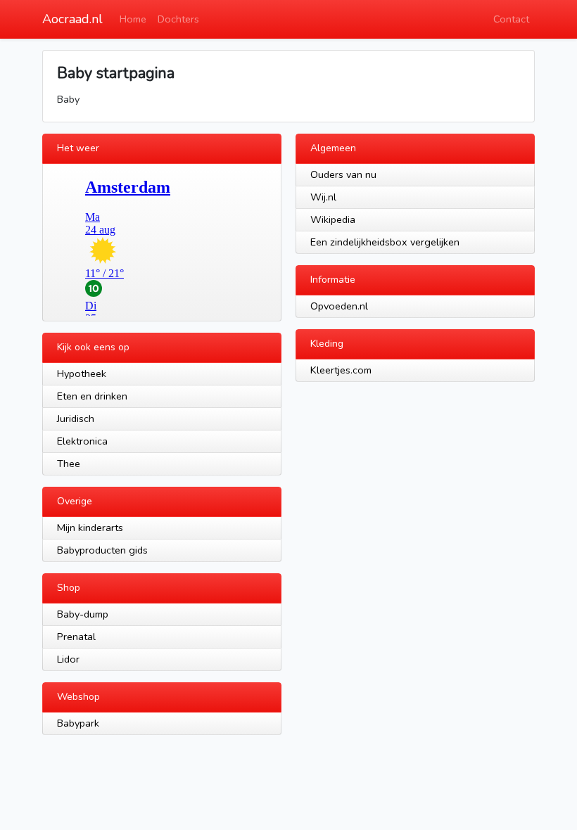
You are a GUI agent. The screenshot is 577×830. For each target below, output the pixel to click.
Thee (68, 463)
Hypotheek (81, 373)
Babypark (78, 723)
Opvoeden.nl (339, 306)
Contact (511, 19)
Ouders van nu (343, 174)
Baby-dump (82, 614)
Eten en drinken (92, 396)
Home (133, 19)
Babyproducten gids (102, 550)
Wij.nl (323, 197)
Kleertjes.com (341, 370)
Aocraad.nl (72, 19)
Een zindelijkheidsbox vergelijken (384, 242)
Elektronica (82, 441)
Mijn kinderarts (90, 528)
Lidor (68, 659)
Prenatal (76, 637)
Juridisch (75, 418)
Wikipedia (332, 219)
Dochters (178, 19)
